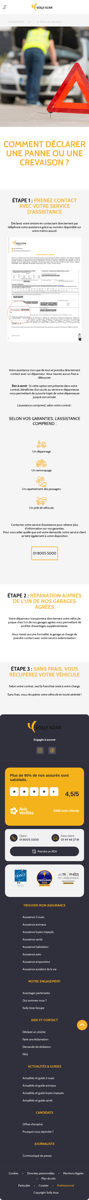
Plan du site (48, 1178)
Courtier (43, 1185)
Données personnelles (40, 1173)
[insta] (40, 750)
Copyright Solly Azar (46, 1192)
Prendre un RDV (47, 851)
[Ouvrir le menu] (4, 7)
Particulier (24, 1185)
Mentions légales (73, 1173)
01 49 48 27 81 (70, 839)
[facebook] (52, 750)
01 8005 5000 (44, 553)
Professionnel (65, 1185)
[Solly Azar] (42, 7)
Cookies (13, 1173)
